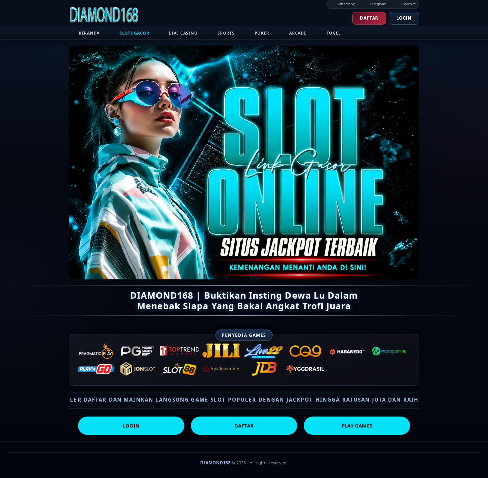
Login (404, 18)
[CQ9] (305, 351)
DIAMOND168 (215, 463)
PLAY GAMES (357, 425)
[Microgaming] (389, 351)
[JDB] (263, 369)
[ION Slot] (138, 369)
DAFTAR (244, 425)
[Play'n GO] (96, 369)
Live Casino (183, 33)
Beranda (89, 33)
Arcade (297, 33)
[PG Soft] (138, 351)
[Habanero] (347, 351)
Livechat (408, 3)
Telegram (377, 3)
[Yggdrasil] (305, 369)
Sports (225, 33)
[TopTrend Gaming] (179, 351)
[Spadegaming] (221, 369)
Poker (262, 33)
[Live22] (263, 351)
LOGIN (131, 425)
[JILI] (221, 351)
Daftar (369, 18)
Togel (334, 33)
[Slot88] (179, 369)
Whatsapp (346, 3)
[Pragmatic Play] (96, 351)
